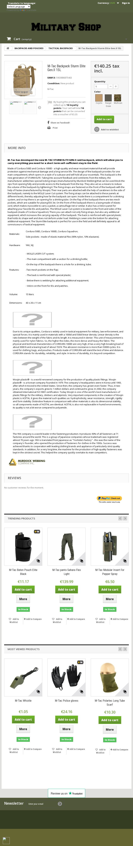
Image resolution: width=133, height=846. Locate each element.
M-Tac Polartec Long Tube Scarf (110, 702)
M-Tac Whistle (23, 700)
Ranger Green (108, 104)
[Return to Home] (8, 48)
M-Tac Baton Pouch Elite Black (23, 572)
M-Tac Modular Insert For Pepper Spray (109, 572)
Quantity (99, 81)
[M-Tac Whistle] (23, 677)
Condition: (53, 83)
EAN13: (51, 77)
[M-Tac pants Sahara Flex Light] (66, 546)
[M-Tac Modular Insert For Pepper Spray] (109, 546)
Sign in (126, 2)
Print (55, 128)
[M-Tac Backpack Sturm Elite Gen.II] (16, 107)
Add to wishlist (109, 129)
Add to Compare (34, 619)
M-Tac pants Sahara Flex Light (66, 572)
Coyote (99, 103)
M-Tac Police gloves (66, 700)
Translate (31, 10)
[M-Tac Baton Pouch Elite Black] (23, 546)
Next (39, 107)
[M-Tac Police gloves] (66, 677)
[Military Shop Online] (66, 26)
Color (97, 91)
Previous (120, 518)
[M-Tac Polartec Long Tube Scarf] (109, 677)
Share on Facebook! (60, 122)
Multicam (118, 103)
